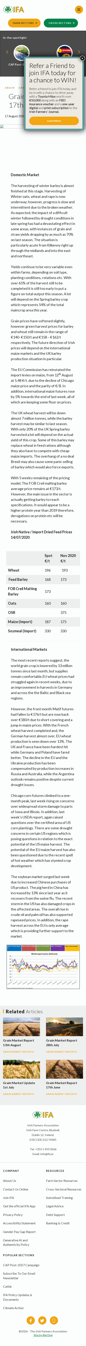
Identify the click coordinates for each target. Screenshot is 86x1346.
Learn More (54, 120)
